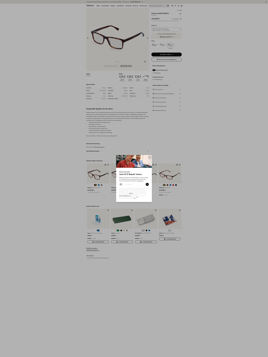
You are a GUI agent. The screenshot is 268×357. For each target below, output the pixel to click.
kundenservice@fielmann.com (125, 195)
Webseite (131, 193)
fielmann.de (140, 181)
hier (137, 197)
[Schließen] (149, 157)
